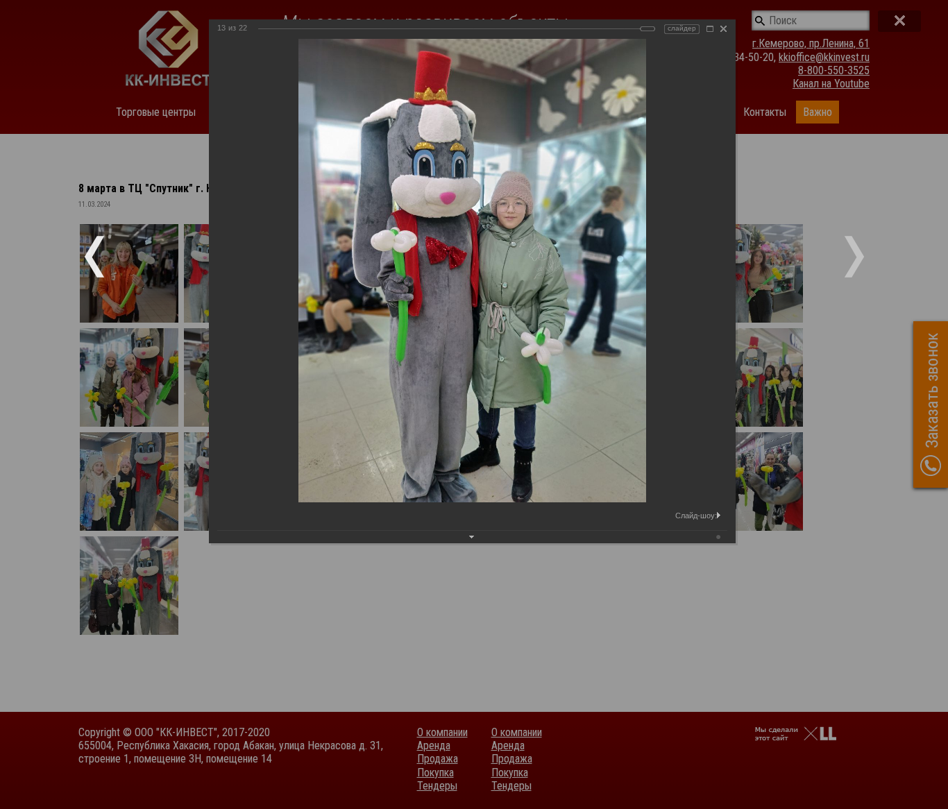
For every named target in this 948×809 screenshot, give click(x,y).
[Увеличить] (710, 28)
